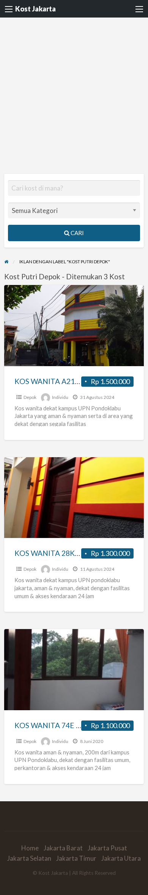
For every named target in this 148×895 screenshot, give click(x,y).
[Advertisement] (74, 95)
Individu (60, 397)
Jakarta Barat (63, 848)
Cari (76, 232)
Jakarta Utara (121, 858)
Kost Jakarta (35, 9)
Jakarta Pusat (107, 848)
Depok (30, 397)
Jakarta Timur (76, 858)
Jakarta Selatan (29, 858)
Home (30, 848)
